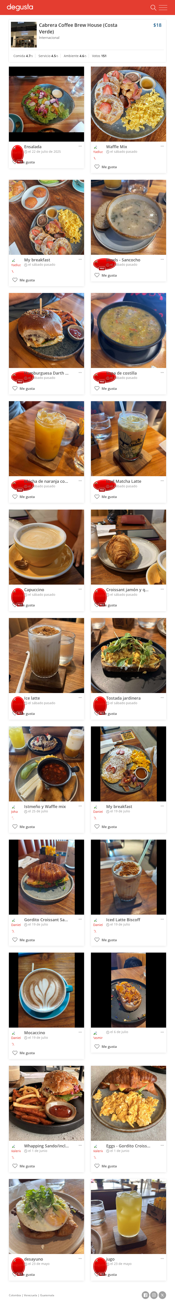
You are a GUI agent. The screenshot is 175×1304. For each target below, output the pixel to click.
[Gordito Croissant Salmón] (46, 877)
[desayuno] (46, 1216)
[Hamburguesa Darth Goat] (46, 330)
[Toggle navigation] (163, 7)
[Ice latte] (46, 655)
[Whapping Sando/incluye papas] (46, 1103)
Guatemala (47, 1295)
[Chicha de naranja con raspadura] (46, 438)
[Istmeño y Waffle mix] (46, 763)
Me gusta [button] (27, 162)
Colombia (15, 1295)
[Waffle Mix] (128, 104)
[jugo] (128, 1216)
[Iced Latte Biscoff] (128, 877)
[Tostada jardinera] (128, 655)
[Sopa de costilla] (128, 330)
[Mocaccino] (46, 990)
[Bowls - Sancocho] (128, 217)
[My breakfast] (46, 217)
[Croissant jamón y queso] (128, 547)
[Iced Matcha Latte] (128, 438)
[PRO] (17, 151)
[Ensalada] (46, 104)
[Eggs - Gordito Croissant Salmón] (128, 1103)
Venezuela (30, 1295)
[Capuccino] (46, 547)
